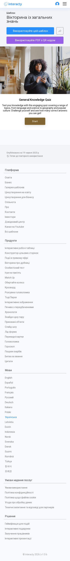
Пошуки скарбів (13, 351)
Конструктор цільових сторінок (21, 253)
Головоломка (12, 341)
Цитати (9, 361)
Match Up (10, 277)
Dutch (8, 427)
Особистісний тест (14, 267)
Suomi (8, 451)
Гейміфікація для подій (17, 523)
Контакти (10, 212)
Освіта (8, 177)
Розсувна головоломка (17, 292)
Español (9, 382)
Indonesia (10, 432)
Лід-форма (11, 331)
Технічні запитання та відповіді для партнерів (29, 507)
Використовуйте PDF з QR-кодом (35, 40)
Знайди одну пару (14, 317)
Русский (9, 397)
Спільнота (10, 202)
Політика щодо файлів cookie (20, 497)
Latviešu (9, 422)
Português (10, 387)
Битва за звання (13, 356)
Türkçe (8, 461)
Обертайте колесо (14, 282)
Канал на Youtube (14, 226)
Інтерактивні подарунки (17, 528)
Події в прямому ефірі (16, 258)
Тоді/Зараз (11, 297)
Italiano (8, 407)
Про (7, 207)
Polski (8, 412)
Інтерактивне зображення (19, 302)
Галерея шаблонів (14, 187)
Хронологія (11, 312)
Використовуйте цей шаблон (30, 30)
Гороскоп (10, 346)
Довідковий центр (15, 222)
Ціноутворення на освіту (18, 192)
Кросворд (10, 287)
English (8, 377)
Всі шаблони (11, 231)
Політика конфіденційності (19, 492)
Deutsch (9, 402)
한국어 (8, 466)
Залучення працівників (17, 533)
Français (9, 392)
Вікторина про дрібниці (17, 263)
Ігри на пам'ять (13, 272)
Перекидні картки (14, 336)
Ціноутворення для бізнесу (19, 197)
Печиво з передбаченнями (19, 307)
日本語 (8, 471)
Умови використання (16, 487)
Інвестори (10, 217)
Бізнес (8, 182)
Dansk (8, 446)
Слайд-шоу (11, 327)
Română (9, 456)
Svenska (9, 441)
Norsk (8, 436)
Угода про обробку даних (18, 502)
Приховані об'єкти (14, 322)
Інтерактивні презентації (18, 538)
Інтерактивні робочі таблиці (20, 248)
